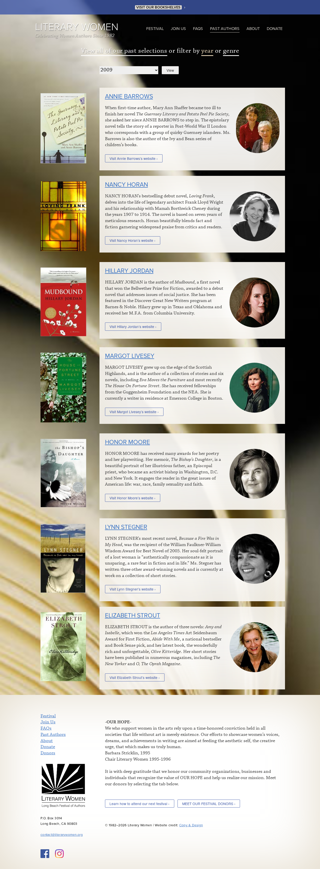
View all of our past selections (124, 50)
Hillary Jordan (129, 271)
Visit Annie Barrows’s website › (134, 158)
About (253, 28)
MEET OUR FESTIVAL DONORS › (209, 803)
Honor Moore (127, 442)
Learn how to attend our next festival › (140, 803)
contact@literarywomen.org (61, 835)
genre (231, 50)
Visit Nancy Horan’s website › (133, 240)
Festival (155, 28)
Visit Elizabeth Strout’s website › (135, 677)
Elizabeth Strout (132, 615)
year (207, 50)
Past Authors (225, 28)
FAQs (198, 28)
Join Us (178, 28)
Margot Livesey (129, 356)
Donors (47, 753)
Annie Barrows (129, 96)
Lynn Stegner (126, 527)
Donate (274, 28)
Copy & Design (191, 825)
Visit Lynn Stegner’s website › (133, 588)
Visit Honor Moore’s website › (133, 497)
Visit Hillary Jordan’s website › (133, 326)
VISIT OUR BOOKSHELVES (158, 7)
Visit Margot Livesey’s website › (134, 411)
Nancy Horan (126, 184)
